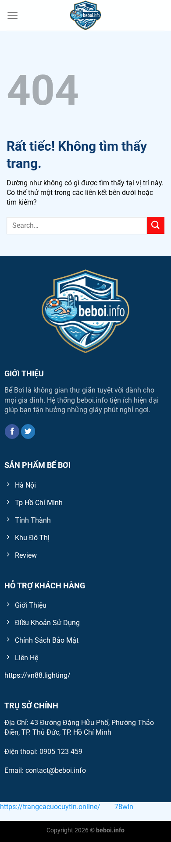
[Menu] (12, 15)
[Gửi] (155, 225)
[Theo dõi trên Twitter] (28, 431)
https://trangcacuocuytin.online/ (50, 807)
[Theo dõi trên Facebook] (12, 431)
